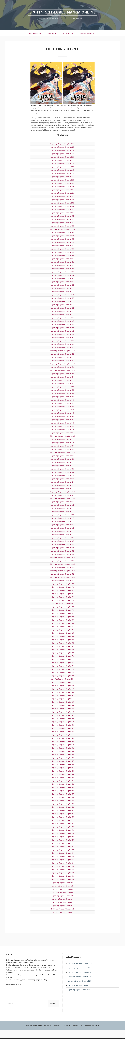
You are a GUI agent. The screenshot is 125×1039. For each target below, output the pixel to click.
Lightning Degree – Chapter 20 (62, 850)
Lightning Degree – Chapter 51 (62, 748)
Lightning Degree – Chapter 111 (62, 531)
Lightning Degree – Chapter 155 (62, 374)
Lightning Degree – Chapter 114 (62, 521)
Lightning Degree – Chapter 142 (62, 416)
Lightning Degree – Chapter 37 (62, 794)
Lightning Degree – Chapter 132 (62, 456)
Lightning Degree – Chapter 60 (62, 718)
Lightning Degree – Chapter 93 (62, 607)
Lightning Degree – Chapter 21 (62, 846)
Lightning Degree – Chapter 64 (62, 705)
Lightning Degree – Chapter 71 (62, 682)
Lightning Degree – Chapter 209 (62, 183)
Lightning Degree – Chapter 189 (62, 252)
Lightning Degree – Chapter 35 (62, 800)
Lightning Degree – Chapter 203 (62, 203)
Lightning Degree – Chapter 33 (62, 807)
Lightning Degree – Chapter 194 (62, 236)
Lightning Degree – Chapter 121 (62, 495)
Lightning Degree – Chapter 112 (62, 528)
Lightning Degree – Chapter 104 (62, 554)
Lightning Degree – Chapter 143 (62, 413)
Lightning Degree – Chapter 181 (62, 278)
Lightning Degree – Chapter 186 (62, 262)
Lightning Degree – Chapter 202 (62, 206)
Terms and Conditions (88, 33)
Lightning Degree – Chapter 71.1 (62, 679)
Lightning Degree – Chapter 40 (62, 784)
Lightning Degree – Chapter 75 (62, 666)
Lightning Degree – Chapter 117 (62, 512)
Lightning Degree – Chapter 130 (62, 462)
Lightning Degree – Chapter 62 (62, 712)
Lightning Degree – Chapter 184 (62, 269)
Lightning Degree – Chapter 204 (62, 200)
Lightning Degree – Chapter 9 (62, 883)
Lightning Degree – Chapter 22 (62, 843)
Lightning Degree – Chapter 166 (62, 328)
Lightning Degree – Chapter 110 (62, 535)
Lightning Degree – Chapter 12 (62, 873)
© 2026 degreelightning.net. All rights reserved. (43, 1025)
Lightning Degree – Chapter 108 (62, 541)
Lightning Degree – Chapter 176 (62, 295)
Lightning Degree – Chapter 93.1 (62, 603)
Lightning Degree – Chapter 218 (62, 154)
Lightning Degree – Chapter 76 (62, 663)
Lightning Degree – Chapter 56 (62, 732)
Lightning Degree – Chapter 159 (62, 354)
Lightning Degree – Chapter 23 (62, 840)
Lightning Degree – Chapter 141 (62, 420)
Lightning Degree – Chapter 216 (62, 160)
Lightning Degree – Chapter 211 (62, 177)
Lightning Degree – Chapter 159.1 (62, 351)
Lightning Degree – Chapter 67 (62, 695)
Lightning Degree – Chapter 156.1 (62, 364)
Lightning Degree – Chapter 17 (62, 860)
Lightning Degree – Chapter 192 (62, 242)
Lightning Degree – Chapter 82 (62, 643)
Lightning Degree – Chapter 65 (62, 702)
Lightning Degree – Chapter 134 (62, 446)
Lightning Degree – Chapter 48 (62, 758)
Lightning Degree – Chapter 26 (62, 830)
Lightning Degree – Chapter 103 (62, 561)
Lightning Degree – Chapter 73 (62, 672)
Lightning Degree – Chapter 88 (62, 623)
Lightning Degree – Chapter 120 (62, 502)
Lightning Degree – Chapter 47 (62, 761)
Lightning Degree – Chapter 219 (62, 150)
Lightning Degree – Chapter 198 (62, 219)
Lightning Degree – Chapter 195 (62, 232)
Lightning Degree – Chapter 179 (62, 285)
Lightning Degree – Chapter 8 (62, 886)
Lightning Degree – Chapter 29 (62, 820)
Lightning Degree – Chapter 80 (62, 649)
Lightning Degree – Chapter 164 (62, 334)
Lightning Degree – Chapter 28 (62, 823)
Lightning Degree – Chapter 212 (62, 173)
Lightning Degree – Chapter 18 (62, 856)
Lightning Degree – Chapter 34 (62, 804)
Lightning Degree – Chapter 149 (62, 393)
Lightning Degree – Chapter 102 (62, 567)
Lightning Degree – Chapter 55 (62, 735)
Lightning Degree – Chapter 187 (62, 259)
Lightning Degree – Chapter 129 (62, 466)
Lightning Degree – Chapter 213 (62, 170)
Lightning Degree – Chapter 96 (62, 594)
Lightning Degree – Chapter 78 (62, 656)
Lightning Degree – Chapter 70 (62, 686)
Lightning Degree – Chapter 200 (62, 213)
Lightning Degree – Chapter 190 (62, 249)
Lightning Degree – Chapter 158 (62, 357)
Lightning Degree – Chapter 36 (62, 797)
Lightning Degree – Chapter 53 (62, 741)
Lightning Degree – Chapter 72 (62, 676)
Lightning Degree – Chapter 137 (62, 433)
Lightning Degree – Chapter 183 (62, 272)
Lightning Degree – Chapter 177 (62, 292)
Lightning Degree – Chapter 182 (62, 275)
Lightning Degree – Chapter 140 (62, 423)
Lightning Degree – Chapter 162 (62, 341)
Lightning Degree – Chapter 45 (62, 768)
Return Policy (68, 33)
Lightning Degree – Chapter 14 (62, 869)
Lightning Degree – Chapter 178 (62, 288)
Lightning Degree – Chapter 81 (62, 646)
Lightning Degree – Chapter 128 (62, 469)
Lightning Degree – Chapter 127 (62, 472)
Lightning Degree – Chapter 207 (62, 190)
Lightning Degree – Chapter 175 (62, 298)
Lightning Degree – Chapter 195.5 (62, 229)
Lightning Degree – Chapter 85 (62, 633)
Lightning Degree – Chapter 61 (62, 715)
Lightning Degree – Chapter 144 (62, 410)
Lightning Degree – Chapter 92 (62, 610)
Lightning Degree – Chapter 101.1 (62, 571)
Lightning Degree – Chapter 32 (62, 810)
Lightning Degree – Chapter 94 (62, 600)
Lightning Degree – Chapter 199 (62, 216)
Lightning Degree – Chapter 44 (62, 771)
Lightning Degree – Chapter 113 (62, 525)
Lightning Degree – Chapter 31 (62, 814)
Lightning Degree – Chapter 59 (62, 722)
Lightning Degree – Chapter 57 (62, 728)
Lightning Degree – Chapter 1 (62, 912)
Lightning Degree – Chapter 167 (62, 324)
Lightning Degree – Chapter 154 (62, 377)
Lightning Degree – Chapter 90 (62, 617)
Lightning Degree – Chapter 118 (62, 508)
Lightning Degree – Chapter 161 (62, 344)
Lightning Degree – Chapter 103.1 (62, 557)
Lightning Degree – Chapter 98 (62, 587)
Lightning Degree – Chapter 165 (62, 331)
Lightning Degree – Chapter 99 (62, 584)
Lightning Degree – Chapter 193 (62, 239)
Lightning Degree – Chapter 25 (62, 833)
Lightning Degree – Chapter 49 (62, 755)
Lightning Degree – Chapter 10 (62, 879)
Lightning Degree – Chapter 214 (62, 167)
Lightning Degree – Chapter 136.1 (62, 436)
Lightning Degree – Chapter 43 (62, 774)
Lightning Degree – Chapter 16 (62, 863)
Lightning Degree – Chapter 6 (62, 892)
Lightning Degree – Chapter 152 (62, 383)
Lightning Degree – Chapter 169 (62, 318)
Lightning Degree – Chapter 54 (62, 738)
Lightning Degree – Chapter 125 (62, 479)
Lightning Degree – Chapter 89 (62, 620)
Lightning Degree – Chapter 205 (62, 196)
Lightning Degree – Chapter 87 (62, 626)
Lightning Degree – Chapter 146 (62, 403)
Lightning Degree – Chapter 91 (62, 613)
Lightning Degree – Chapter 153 (62, 380)
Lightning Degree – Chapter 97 (62, 590)
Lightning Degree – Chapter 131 (62, 459)
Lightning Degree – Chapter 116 (62, 515)
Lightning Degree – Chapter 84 (62, 636)
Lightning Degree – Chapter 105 (62, 551)
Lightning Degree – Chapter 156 (62, 367)
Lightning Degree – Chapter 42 (62, 777)
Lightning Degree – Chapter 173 (62, 305)
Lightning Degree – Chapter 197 (62, 223)
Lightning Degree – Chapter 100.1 (62, 577)
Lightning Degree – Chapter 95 (62, 597)
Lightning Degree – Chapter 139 (62, 426)
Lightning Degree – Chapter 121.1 (62, 492)
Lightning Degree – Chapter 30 (62, 817)
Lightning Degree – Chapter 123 (62, 485)
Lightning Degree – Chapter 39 (62, 787)
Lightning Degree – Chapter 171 (62, 311)
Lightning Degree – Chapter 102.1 (62, 564)
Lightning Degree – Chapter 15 (62, 866)
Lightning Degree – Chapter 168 (62, 321)
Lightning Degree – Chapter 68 (62, 692)
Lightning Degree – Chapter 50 (62, 751)
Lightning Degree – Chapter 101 (62, 574)
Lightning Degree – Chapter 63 (62, 709)
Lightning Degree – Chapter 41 (62, 781)
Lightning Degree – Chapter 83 (62, 640)
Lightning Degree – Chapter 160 (62, 347)
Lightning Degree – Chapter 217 (62, 157)
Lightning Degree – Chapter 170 (62, 314)
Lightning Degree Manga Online (62, 12)
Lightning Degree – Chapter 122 (62, 489)
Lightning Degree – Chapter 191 (62, 246)
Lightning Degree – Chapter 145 (62, 406)
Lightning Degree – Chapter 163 (62, 337)
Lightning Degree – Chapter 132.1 (62, 452)
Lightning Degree (35, 33)
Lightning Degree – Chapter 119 (62, 505)
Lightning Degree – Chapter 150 (62, 390)
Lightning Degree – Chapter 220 (62, 147)
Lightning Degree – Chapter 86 (62, 630)
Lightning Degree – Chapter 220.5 (62, 144)
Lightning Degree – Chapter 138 (62, 429)
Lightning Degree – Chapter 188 (62, 255)
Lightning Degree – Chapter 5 (62, 896)
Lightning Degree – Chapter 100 (62, 580)
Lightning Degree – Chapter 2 (62, 906)
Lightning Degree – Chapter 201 (62, 209)
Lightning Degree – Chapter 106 (62, 548)
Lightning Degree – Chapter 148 (62, 397)
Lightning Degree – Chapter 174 (62, 301)
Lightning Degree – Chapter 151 (62, 387)
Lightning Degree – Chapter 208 (62, 186)
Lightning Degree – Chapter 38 (62, 791)
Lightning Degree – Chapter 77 (62, 659)
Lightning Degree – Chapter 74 (62, 669)
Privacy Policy (52, 33)
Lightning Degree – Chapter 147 (62, 400)
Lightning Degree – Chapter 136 (62, 439)
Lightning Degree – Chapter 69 (62, 689)
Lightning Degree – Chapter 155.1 (62, 370)
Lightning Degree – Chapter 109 (62, 538)
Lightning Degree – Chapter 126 (62, 475)
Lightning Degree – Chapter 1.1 (62, 909)
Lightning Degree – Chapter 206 (62, 193)
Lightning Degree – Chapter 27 (62, 827)
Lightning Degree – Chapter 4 (62, 899)
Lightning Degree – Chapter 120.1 (62, 498)
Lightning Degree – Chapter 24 (62, 837)
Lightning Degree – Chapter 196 (62, 226)
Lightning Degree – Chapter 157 (62, 360)
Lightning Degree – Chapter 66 (62, 699)
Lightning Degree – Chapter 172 (62, 308)
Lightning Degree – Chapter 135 (62, 443)
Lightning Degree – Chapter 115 (62, 518)
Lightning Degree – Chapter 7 (62, 889)
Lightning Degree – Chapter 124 (62, 482)
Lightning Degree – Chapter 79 (62, 653)
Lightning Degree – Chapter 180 (62, 282)
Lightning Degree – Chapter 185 (62, 265)
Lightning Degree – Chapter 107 (62, 544)
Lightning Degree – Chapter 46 (62, 764)
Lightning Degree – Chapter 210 (62, 180)
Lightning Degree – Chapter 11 (62, 876)
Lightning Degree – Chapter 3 (62, 902)
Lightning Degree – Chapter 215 (62, 163)
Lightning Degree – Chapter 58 (62, 725)
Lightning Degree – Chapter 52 (62, 745)
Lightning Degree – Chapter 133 (62, 449)
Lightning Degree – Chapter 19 (62, 853)
